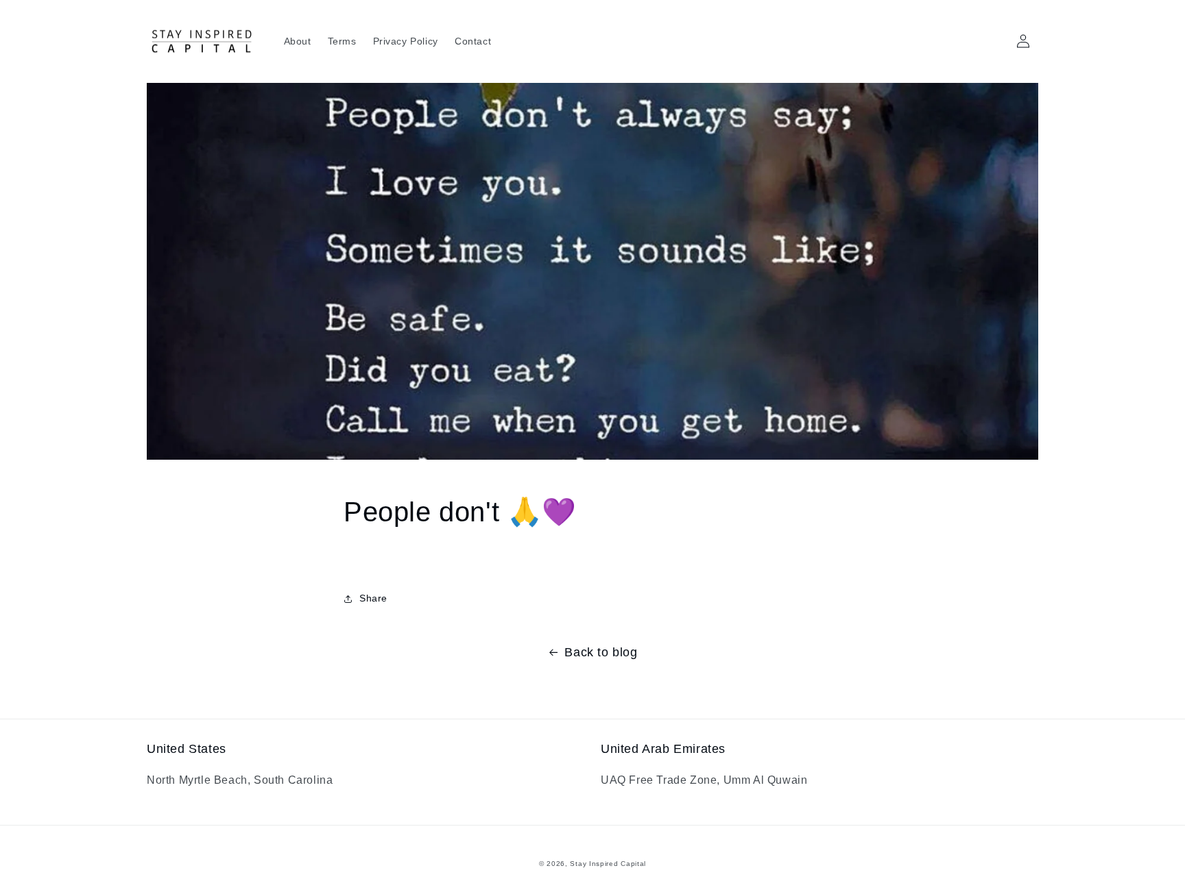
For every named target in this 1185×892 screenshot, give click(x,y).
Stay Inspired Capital (608, 863)
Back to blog (600, 652)
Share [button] (373, 598)
